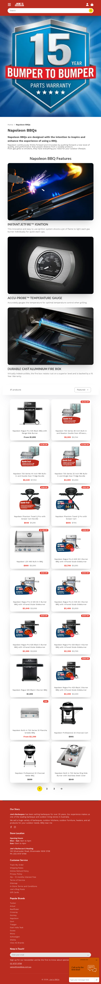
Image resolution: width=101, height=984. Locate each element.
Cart (92, 4)
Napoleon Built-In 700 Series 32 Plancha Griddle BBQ (30, 719)
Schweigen (15, 937)
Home (10, 125)
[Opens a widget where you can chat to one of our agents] (84, 970)
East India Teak (16, 927)
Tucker (13, 903)
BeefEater (14, 909)
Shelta (13, 940)
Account (87, 4)
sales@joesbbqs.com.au (20, 967)
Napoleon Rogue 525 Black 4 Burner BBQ (30, 676)
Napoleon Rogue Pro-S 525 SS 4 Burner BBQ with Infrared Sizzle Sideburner (30, 591)
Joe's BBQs (54, 979)
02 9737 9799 (16, 963)
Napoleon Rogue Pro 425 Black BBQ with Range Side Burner (30, 419)
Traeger (13, 925)
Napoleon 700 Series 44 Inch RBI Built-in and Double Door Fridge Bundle (30, 462)
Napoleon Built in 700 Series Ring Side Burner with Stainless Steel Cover (71, 762)
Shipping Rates (16, 868)
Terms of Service (17, 880)
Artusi (12, 906)
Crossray (14, 912)
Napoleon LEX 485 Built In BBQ (30, 548)
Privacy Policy (16, 874)
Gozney (13, 915)
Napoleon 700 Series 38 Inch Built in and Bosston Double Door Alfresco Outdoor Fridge (71, 419)
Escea (12, 931)
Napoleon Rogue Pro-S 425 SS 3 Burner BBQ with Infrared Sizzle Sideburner (71, 591)
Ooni (12, 921)
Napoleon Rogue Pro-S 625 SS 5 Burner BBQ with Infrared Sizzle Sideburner (71, 548)
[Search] (91, 11)
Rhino (12, 934)
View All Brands (17, 943)
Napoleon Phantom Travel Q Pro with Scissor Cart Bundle (30, 505)
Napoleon (14, 918)
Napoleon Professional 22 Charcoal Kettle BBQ (30, 762)
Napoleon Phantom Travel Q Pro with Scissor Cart (71, 505)
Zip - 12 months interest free (23, 877)
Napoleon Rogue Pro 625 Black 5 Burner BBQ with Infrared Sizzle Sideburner (30, 633)
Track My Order (17, 865)
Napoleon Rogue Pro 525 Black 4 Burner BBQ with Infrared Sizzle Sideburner (71, 633)
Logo (20, 4)
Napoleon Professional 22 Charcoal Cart (71, 719)
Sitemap (13, 883)
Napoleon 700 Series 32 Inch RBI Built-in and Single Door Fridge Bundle (71, 462)
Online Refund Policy (19, 871)
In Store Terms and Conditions (23, 886)
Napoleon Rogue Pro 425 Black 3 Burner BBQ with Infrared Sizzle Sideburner (71, 676)
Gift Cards (14, 892)
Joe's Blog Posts (17, 889)
